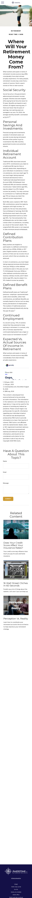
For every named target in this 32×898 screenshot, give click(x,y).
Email (4, 472)
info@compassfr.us (16, 878)
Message (6, 483)
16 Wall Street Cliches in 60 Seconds (15, 584)
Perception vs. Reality (15, 618)
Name (5, 461)
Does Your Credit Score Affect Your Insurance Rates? (13, 545)
